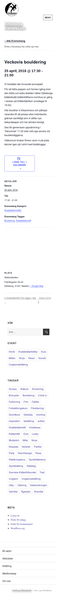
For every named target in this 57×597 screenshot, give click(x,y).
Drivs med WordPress (43, 590)
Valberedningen (38, 485)
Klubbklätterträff (23, 220)
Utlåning (21, 485)
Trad (42, 472)
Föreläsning (37, 408)
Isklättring (29, 421)
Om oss (6, 581)
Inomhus (40, 414)
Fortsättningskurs (18, 408)
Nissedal (13, 446)
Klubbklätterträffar (12, 210)
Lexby (35, 434)
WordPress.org (18, 528)
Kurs (43, 351)
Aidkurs (24, 389)
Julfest (40, 421)
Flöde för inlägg (18, 519)
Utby (11, 485)
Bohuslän (14, 395)
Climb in (42, 395)
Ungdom (13, 478)
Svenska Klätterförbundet (22, 472)
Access (13, 389)
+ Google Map (36, 285)
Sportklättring (16, 466)
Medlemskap (9, 573)
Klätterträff (14, 434)
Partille (37, 446)
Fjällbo (35, 401)
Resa (38, 453)
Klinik (12, 351)
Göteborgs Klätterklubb (14, 26)
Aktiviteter (7, 558)
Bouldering (9, 220)
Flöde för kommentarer (22, 524)
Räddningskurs (17, 459)
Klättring (6, 566)
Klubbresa (34, 427)
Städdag (31, 466)
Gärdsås (28, 414)
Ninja (22, 358)
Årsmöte (38, 491)
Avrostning (37, 389)
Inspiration (14, 421)
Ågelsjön (26, 491)
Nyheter (26, 446)
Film (26, 401)
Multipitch (14, 440)
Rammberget (25, 453)
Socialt (42, 358)
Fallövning (14, 401)
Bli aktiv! (7, 551)
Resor (31, 358)
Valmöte (13, 491)
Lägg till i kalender (19, 163)
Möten (12, 358)
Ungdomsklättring (18, 364)
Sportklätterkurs (37, 459)
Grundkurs (14, 414)
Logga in (15, 515)
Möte (25, 440)
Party (11, 453)
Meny (48, 17)
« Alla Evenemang (14, 41)
